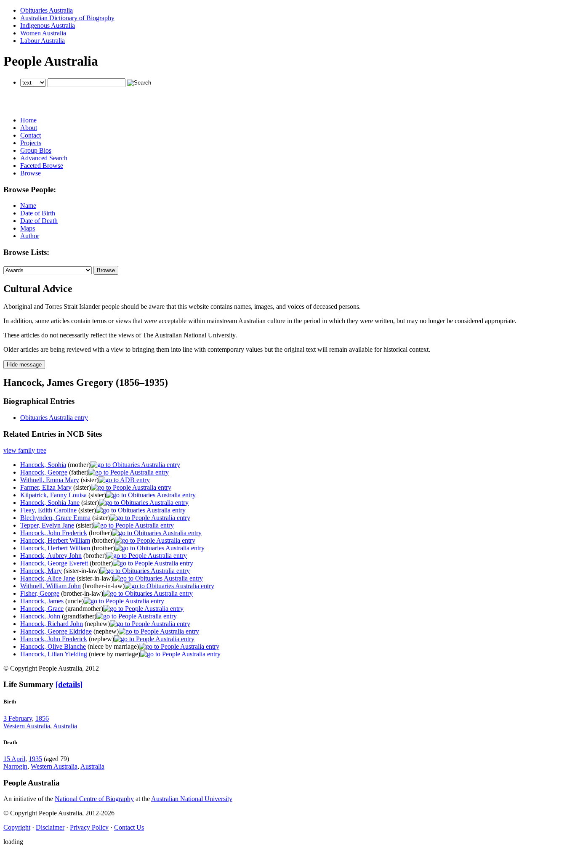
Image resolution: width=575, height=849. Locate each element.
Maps (27, 228)
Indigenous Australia (47, 25)
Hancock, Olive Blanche (53, 646)
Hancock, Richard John (51, 623)
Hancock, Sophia (43, 464)
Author (29, 235)
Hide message (24, 364)
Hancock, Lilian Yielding (53, 654)
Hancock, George (43, 472)
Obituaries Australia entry (54, 417)
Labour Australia (42, 40)
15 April (14, 758)
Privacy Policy (89, 827)
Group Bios (35, 150)
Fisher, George (39, 593)
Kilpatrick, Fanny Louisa (53, 495)
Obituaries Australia (46, 10)
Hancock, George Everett (54, 563)
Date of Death (39, 220)
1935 (35, 758)
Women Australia (43, 33)
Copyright (16, 827)
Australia (65, 726)
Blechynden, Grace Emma (55, 517)
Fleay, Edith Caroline (48, 510)
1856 (42, 718)
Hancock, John (40, 616)
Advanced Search (43, 158)
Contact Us (129, 827)
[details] (69, 684)
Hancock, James (42, 601)
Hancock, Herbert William (55, 540)
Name (28, 205)
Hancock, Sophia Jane (50, 502)
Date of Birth (37, 213)
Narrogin (15, 766)
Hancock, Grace (42, 608)
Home (28, 120)
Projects (30, 142)
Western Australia (26, 726)
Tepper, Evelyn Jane (47, 525)
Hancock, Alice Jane (47, 578)
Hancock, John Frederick (53, 532)
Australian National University (191, 798)
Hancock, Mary (41, 570)
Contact (30, 135)
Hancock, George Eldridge (56, 631)
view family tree (24, 450)
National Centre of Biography (94, 798)
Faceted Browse (41, 165)
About (28, 127)
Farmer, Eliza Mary (46, 487)
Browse (30, 173)
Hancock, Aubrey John (51, 555)
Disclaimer (50, 827)
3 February (17, 718)
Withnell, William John (50, 585)
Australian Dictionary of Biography (67, 17)
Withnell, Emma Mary (49, 479)
